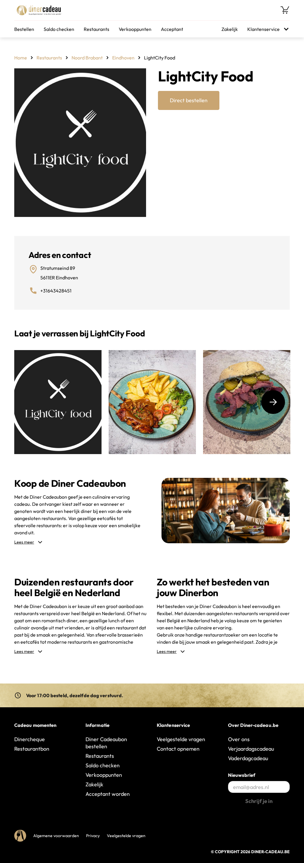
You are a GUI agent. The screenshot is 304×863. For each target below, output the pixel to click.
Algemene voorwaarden (56, 835)
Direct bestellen (189, 100)
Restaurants (96, 29)
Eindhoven (123, 58)
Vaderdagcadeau (248, 758)
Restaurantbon (31, 748)
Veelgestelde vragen (181, 739)
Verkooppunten (135, 29)
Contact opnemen (178, 748)
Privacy (93, 835)
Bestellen (24, 29)
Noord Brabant (87, 58)
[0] (285, 10)
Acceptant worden (108, 793)
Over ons (239, 739)
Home (20, 58)
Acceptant (172, 29)
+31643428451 (56, 291)
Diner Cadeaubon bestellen (106, 743)
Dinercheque (29, 739)
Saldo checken (59, 29)
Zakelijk (229, 29)
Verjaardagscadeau (251, 748)
